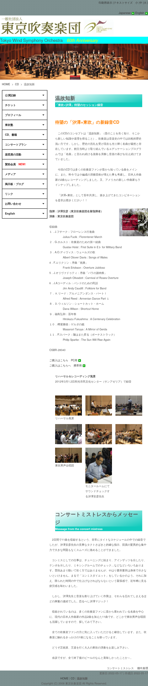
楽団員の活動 (13, 154)
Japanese (125, 13)
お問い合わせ (13, 203)
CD (17, 84)
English (140, 13)
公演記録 (10, 95)
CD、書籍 (11, 134)
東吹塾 (9, 125)
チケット (10, 105)
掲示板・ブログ (14, 184)
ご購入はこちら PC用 (63, 360)
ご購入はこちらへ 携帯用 (65, 365)
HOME (6, 84)
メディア (10, 174)
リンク (9, 194)
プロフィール (14, 115)
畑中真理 (142, 668)
